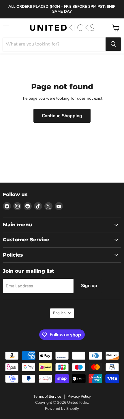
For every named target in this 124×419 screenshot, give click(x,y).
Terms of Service (47, 396)
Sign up (89, 286)
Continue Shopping (62, 116)
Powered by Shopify (62, 408)
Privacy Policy (79, 396)
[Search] (113, 44)
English (59, 313)
